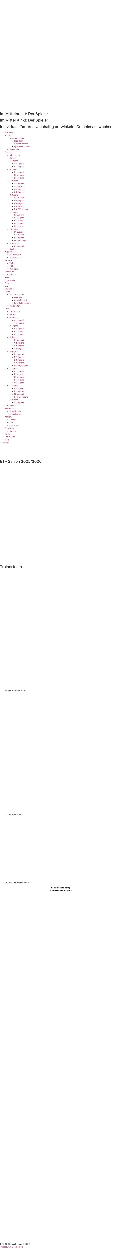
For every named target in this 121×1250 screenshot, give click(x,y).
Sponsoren (9, 272)
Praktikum (13, 269)
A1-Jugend (19, 163)
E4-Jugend (19, 223)
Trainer (12, 263)
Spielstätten (14, 149)
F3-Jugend (19, 237)
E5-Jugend (19, 226)
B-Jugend (13, 169)
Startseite (9, 132)
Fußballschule (15, 257)
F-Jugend (13, 229)
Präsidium (18, 141)
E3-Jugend (19, 220)
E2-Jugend (19, 217)
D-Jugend (13, 195)
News (7, 277)
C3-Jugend (19, 189)
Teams (8, 152)
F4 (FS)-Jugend (21, 240)
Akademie (9, 252)
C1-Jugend (19, 183)
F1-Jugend (19, 232)
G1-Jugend (19, 246)
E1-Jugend (19, 215)
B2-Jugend (19, 175)
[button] (60, 285)
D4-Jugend (19, 206)
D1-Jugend (19, 198)
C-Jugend (13, 180)
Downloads (10, 280)
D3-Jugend (19, 203)
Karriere (8, 260)
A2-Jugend (19, 166)
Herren (12, 158)
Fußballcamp (15, 254)
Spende (12, 274)
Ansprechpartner (16, 138)
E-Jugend (13, 212)
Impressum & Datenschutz (11, 1247)
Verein (7, 135)
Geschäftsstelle (21, 143)
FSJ (11, 266)
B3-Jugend (19, 178)
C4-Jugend (19, 192)
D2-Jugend (19, 200)
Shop (7, 283)
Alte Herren (14, 155)
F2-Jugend (19, 235)
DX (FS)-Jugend (21, 209)
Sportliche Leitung (22, 146)
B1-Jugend (19, 172)
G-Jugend (13, 243)
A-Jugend (13, 161)
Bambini (13, 249)
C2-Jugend (19, 186)
